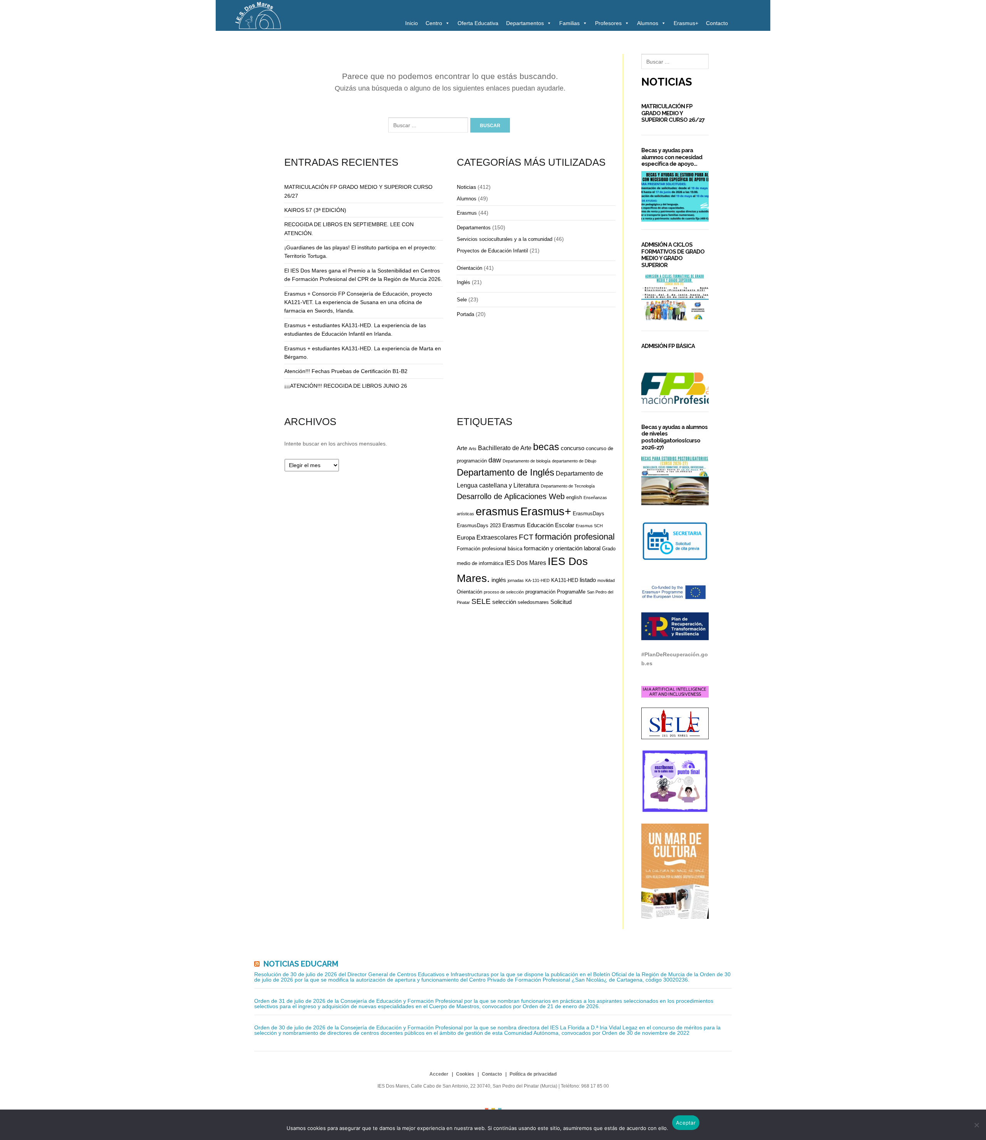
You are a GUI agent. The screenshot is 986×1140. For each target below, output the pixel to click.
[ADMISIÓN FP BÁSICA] (675, 378)
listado (588, 580)
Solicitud (561, 602)
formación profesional (575, 536)
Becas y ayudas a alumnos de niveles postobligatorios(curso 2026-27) (674, 437)
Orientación (469, 268)
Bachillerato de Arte (505, 447)
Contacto (717, 23)
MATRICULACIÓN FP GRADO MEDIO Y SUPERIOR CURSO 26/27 (672, 113)
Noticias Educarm (300, 964)
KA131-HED (564, 580)
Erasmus (467, 213)
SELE (481, 601)
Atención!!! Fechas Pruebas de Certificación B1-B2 (345, 371)
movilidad (606, 580)
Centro (434, 23)
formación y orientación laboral (562, 548)
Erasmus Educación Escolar (538, 525)
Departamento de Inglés (505, 472)
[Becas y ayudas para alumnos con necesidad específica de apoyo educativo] (675, 196)
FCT (526, 537)
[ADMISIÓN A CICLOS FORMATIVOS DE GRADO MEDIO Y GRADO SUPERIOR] (675, 297)
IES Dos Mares (525, 562)
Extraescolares (496, 537)
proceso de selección (504, 592)
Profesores (608, 23)
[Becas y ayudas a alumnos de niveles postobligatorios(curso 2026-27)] (675, 479)
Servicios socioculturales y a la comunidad (504, 239)
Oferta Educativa (478, 23)
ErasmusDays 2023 (479, 525)
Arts (472, 448)
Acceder (438, 1074)
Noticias (466, 187)
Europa (466, 537)
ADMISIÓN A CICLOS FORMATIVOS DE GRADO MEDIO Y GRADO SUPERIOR (672, 254)
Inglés (463, 282)
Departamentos (525, 23)
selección (504, 602)
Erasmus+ (686, 23)
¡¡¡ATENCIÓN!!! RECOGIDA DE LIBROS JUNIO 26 (345, 386)
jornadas (516, 580)
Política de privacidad (533, 1074)
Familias (569, 23)
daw (494, 460)
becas (546, 447)
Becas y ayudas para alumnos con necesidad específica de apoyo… (671, 157)
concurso (572, 448)
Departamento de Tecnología (568, 486)
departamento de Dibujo (574, 461)
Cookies (465, 1074)
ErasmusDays (588, 513)
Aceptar (686, 1123)
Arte (462, 448)
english (574, 497)
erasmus (497, 511)
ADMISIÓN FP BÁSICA (668, 346)
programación (540, 592)
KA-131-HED (537, 580)
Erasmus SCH (589, 525)
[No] (976, 1125)
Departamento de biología (526, 461)
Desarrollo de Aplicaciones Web (511, 496)
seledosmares (533, 602)
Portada (465, 314)
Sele (462, 300)
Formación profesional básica (489, 549)
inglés (498, 580)
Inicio (411, 23)
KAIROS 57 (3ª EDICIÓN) (315, 210)
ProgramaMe (571, 592)
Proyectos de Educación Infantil (492, 251)
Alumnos (647, 23)
